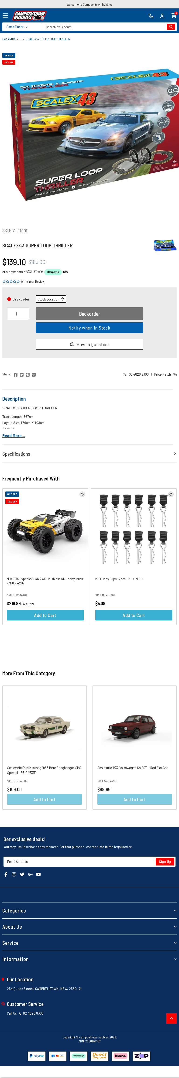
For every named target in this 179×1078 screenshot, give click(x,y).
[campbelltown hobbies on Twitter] (22, 874)
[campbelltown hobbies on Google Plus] (30, 874)
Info (65, 271)
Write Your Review (33, 281)
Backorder (89, 314)
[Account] (162, 15)
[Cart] (174, 15)
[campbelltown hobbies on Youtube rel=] (38, 874)
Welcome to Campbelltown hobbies (90, 4)
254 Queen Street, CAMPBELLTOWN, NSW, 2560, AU (44, 988)
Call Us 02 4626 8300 (25, 1013)
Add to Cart (45, 615)
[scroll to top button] (171, 1018)
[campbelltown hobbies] (29, 15)
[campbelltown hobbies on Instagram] (14, 874)
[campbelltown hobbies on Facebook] (5, 874)
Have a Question (93, 344)
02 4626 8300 (138, 374)
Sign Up (165, 861)
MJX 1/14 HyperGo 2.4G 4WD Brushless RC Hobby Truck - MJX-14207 (45, 580)
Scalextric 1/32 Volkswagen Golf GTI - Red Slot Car (132, 767)
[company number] (151, 15)
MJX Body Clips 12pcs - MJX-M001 (119, 578)
